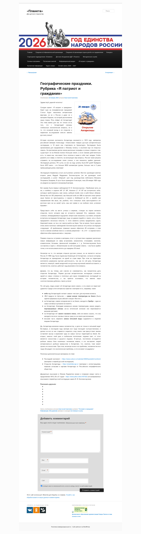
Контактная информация (35, 66)
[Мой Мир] (45, 399)
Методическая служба (90, 57)
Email (45, 470)
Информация (44, 411)
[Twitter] (45, 391)
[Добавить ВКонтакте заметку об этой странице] (45, 386)
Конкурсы (109, 52)
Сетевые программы (33, 61)
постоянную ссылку (76, 411)
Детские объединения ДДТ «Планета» (68, 57)
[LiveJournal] (45, 394)
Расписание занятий (49, 61)
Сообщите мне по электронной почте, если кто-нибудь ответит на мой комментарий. (67, 486)
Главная (29, 52)
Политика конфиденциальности (61, 527)
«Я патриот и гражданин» (86, 61)
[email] (45, 402)
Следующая (109, 72)
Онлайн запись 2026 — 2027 (67, 66)
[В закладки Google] (45, 397)
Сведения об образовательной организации (49, 52)
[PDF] (45, 404)
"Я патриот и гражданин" (86, 409)
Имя (45, 460)
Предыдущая (32, 72)
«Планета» (35, 11)
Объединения (53, 411)
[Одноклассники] (45, 389)
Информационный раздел (67, 61)
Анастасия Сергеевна (71, 98)
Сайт (43, 480)
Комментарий (47, 431)
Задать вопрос (50, 66)
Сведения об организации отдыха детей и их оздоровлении (84, 52)
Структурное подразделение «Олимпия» (40, 57)
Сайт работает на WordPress (81, 527)
